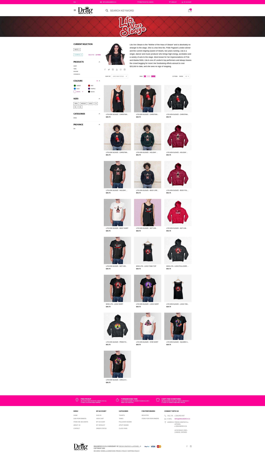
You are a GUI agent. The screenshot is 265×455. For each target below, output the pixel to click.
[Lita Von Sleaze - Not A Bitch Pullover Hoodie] (177, 212)
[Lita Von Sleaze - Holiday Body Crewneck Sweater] (147, 136)
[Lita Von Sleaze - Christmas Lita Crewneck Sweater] (117, 136)
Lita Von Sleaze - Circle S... (116, 380)
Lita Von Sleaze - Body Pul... (177, 190)
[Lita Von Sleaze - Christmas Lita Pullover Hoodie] (177, 98)
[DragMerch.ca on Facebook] (187, 446)
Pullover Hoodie (125, 422)
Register (145, 415)
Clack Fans (123, 428)
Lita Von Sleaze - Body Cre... (147, 190)
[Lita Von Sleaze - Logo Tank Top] (177, 288)
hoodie (75, 71)
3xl (80, 107)
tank (74, 68)
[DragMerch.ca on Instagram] (191, 446)
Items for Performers (150, 418)
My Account (100, 422)
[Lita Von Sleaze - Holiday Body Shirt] (117, 174)
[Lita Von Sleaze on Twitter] (109, 70)
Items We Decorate (80, 422)
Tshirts (122, 415)
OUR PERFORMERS (79, 418)
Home (75, 415)
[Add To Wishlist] (127, 87)
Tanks (121, 418)
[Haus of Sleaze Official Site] (121, 70)
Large (90, 103)
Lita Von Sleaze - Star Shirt (147, 342)
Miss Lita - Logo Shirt (114, 304)
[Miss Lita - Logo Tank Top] (147, 250)
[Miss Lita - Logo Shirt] (117, 288)
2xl (75, 107)
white (76, 49)
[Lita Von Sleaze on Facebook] (105, 70)
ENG (74, 2)
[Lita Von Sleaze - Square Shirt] (177, 326)
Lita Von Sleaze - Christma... (117, 114)
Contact (76, 428)
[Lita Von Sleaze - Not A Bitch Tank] (147, 212)
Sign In (98, 415)
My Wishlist (100, 425)
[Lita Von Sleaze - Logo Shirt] (147, 288)
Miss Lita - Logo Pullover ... (177, 266)
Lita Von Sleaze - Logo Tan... (177, 304)
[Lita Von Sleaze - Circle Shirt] (117, 364)
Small (76, 103)
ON (74, 128)
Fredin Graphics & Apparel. (129, 446)
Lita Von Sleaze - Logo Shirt (147, 304)
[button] (117, 121)
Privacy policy (121, 451)
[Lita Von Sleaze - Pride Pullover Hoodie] (117, 326)
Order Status (101, 428)
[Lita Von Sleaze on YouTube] (117, 70)
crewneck (76, 74)
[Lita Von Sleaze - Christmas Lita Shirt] (147, 98)
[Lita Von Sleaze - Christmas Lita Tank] (117, 98)
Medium (83, 103)
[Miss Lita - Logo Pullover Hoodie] (177, 250)
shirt (75, 66)
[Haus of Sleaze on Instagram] (125, 70)
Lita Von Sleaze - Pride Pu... (117, 342)
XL (96, 103)
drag (75, 118)
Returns (97, 451)
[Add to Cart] (131, 121)
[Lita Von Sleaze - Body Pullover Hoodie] (177, 174)
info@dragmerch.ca (182, 419)
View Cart (100, 418)
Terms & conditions (108, 451)
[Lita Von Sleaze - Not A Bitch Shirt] (117, 250)
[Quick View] (127, 91)
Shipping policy (133, 451)
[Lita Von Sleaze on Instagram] (113, 70)
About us (76, 425)
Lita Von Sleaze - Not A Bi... (146, 228)
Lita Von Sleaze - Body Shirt (117, 228)
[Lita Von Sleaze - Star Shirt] (147, 326)
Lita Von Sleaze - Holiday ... (147, 152)
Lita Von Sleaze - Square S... (177, 342)
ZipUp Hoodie (124, 425)
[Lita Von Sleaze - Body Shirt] (117, 212)
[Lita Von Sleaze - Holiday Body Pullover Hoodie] (177, 136)
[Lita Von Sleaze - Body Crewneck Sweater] (147, 174)
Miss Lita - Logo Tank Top (146, 266)
